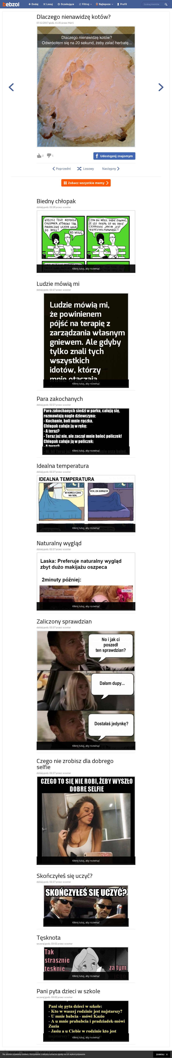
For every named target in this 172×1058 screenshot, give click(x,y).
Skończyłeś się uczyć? (64, 876)
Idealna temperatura (63, 466)
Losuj (49, 4)
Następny (109, 169)
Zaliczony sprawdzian (64, 622)
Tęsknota (49, 938)
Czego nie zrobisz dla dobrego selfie (75, 764)
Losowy (88, 169)
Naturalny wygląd (59, 544)
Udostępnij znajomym (116, 156)
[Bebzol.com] (11, 4)
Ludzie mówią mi (58, 284)
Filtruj (85, 4)
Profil (123, 4)
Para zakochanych (60, 399)
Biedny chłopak (56, 202)
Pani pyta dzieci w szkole (68, 992)
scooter (67, 207)
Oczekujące (67, 4)
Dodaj (35, 4)
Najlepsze (105, 4)
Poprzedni (63, 169)
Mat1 (71, 22)
